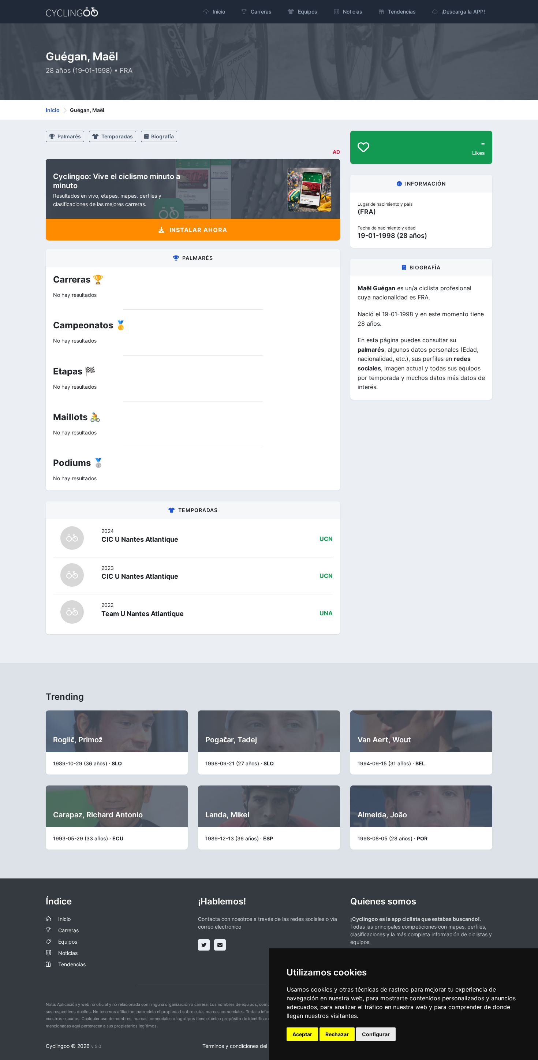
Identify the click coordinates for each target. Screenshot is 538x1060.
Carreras (68, 930)
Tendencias (72, 964)
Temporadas (116, 136)
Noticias (68, 953)
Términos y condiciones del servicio (244, 1046)
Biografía (162, 136)
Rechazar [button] (337, 1034)
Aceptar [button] (302, 1034)
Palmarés (68, 136)
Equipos (67, 941)
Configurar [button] (376, 1034)
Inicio (53, 110)
